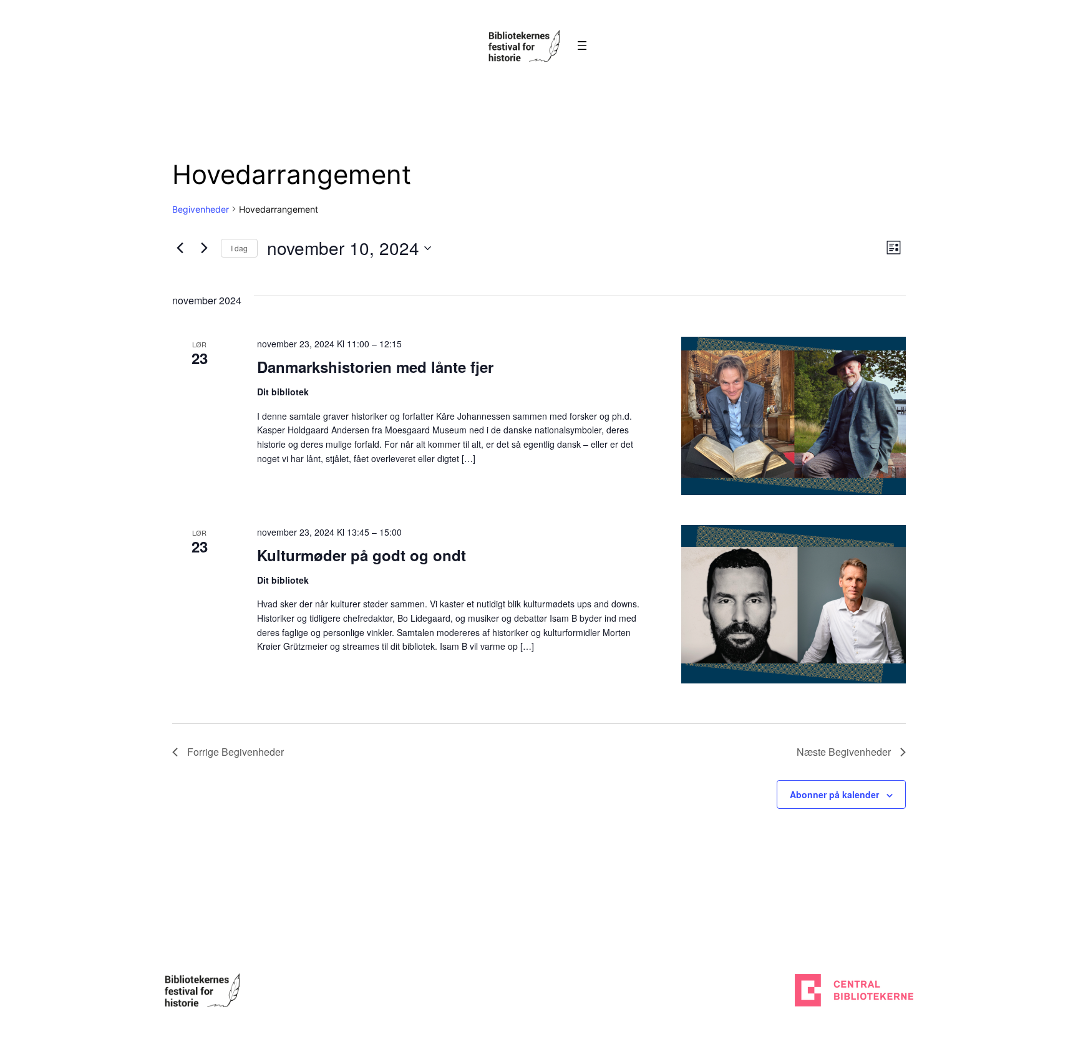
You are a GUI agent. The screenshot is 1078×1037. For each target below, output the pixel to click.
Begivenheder (200, 209)
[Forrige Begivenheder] (179, 248)
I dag (239, 248)
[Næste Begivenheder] (204, 248)
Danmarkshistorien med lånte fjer (375, 366)
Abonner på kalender (834, 794)
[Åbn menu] (582, 45)
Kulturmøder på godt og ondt (361, 555)
